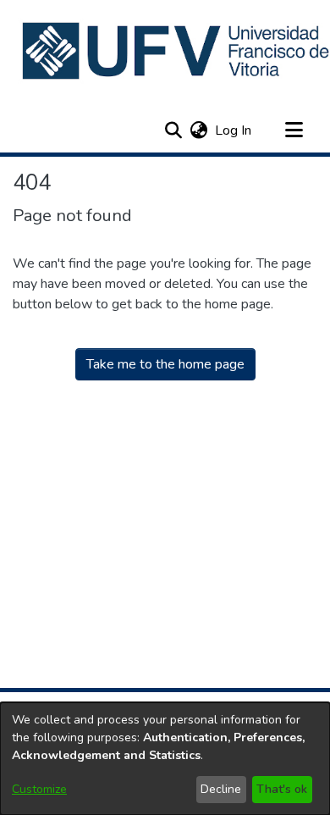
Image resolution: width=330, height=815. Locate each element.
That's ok (281, 789)
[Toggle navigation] (293, 130)
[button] (173, 130)
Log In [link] (234, 130)
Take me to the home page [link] (165, 364)
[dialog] (165, 758)
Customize (39, 789)
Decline (221, 789)
